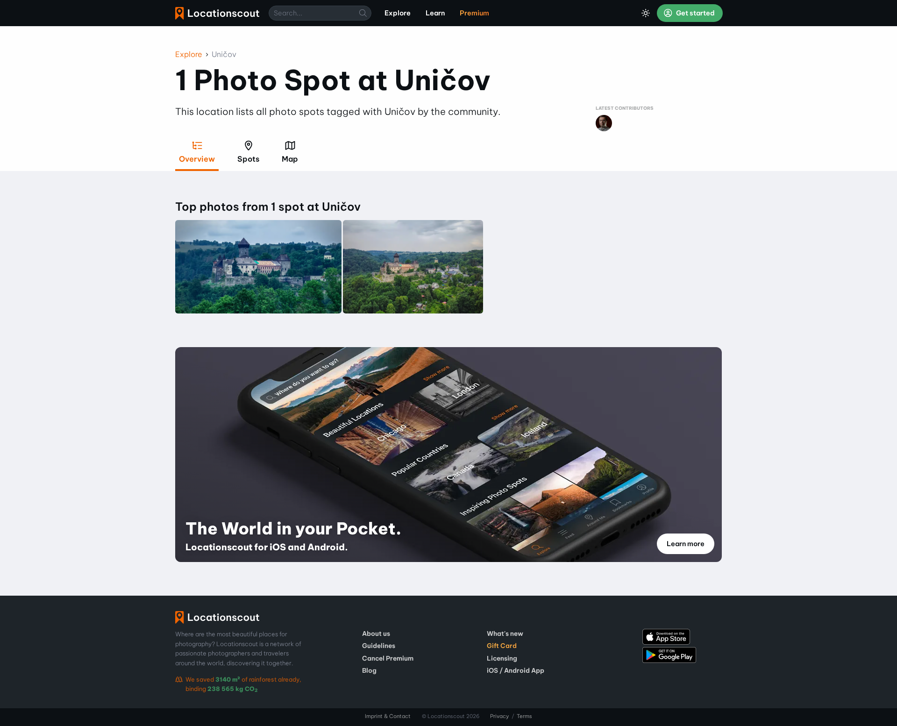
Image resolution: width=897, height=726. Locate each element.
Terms (524, 716)
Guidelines (378, 645)
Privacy (499, 716)
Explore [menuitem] (397, 13)
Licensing (502, 658)
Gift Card (502, 645)
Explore (188, 54)
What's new (505, 633)
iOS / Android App (515, 670)
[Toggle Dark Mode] (645, 13)
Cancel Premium (387, 658)
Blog (369, 670)
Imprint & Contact (388, 716)
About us (376, 633)
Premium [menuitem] (474, 13)
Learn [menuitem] (435, 13)
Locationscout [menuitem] (217, 13)
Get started (695, 13)
